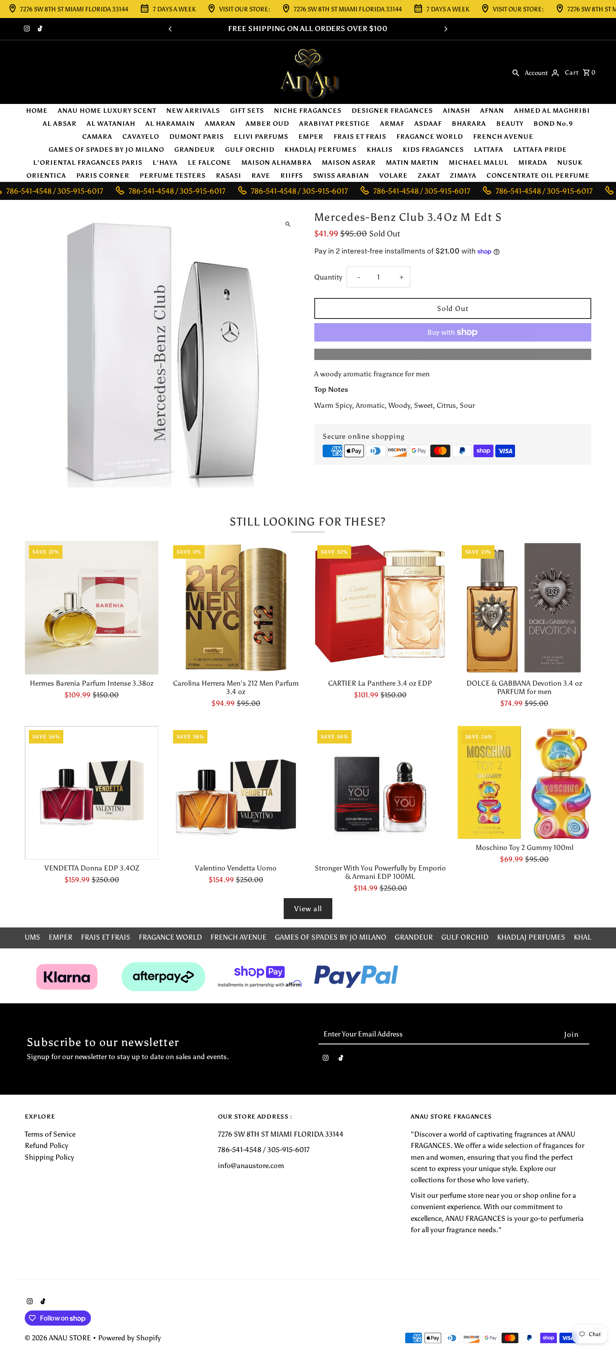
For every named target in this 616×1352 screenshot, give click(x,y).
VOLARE (393, 175)
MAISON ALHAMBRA (276, 162)
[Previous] (170, 29)
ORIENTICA (46, 175)
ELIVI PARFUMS (261, 136)
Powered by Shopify (129, 1338)
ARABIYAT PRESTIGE (334, 123)
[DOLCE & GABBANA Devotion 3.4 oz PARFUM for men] (524, 608)
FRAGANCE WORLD (429, 136)
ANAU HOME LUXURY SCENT (107, 110)
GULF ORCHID (249, 149)
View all (308, 908)
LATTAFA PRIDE (540, 149)
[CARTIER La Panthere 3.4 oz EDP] (380, 608)
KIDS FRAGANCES (433, 149)
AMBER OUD (267, 123)
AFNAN (492, 110)
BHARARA (469, 123)
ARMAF (392, 123)
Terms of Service (50, 1134)
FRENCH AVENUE (503, 136)
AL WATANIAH (111, 123)
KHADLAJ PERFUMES (321, 149)
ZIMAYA (463, 175)
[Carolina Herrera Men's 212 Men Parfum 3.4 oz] (236, 608)
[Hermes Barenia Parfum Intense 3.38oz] (91, 608)
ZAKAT (429, 175)
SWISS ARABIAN (341, 175)
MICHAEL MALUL (478, 162)
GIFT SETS (247, 110)
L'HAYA (165, 162)
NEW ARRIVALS (193, 110)
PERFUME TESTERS (173, 175)
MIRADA (532, 162)
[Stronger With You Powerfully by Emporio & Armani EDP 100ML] (380, 793)
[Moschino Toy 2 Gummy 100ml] (524, 782)
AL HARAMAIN (170, 123)
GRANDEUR (194, 149)
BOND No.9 (553, 123)
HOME (37, 110)
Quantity (328, 277)
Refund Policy (46, 1145)
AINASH (456, 110)
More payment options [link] (453, 354)
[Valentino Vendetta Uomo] (236, 793)
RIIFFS (291, 175)
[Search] (515, 72)
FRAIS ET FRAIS (360, 136)
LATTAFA (488, 149)
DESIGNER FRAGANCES (392, 110)
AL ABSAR (60, 123)
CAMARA (97, 136)
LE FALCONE (209, 162)
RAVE (260, 175)
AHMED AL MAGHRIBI (552, 110)
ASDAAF (428, 123)
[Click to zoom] (288, 224)
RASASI (228, 175)
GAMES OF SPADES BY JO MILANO (106, 149)
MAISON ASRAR (349, 162)
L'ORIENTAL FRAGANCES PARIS (87, 162)
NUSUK (569, 162)
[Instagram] (26, 29)
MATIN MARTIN (412, 162)
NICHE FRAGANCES (308, 110)
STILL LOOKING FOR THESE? (308, 521)
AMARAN (220, 123)
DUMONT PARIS (196, 136)
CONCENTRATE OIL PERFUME (538, 175)
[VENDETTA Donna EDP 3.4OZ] (91, 793)
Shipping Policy (49, 1157)
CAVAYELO (140, 136)
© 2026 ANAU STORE (59, 1338)
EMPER (311, 136)
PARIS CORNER (102, 175)
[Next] (445, 29)
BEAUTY (509, 123)
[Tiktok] (39, 29)
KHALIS (380, 149)
